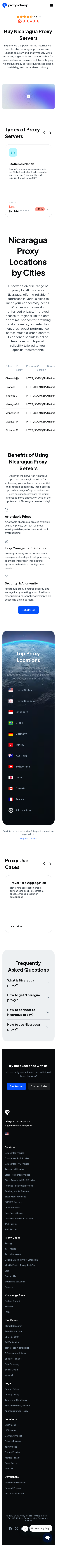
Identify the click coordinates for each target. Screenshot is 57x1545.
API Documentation (14, 1493)
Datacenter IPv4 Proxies (17, 1158)
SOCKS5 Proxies (13, 1202)
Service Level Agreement (17, 1405)
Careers (9, 1287)
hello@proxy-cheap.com (17, 1121)
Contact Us (10, 1276)
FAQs (7, 1312)
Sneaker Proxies (13, 1358)
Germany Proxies (13, 1436)
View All (9, 1375)
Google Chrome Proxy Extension (21, 1259)
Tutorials (9, 1306)
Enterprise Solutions (15, 1281)
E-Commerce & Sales (15, 1353)
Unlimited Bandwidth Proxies (19, 1218)
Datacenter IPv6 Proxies (17, 1164)
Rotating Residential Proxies (19, 1185)
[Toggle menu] (51, 5)
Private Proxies (12, 1207)
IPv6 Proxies (11, 1229)
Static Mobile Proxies (15, 1196)
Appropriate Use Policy (16, 1411)
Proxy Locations (13, 1254)
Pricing (8, 1243)
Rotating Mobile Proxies (17, 1191)
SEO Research (12, 1337)
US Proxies (10, 1425)
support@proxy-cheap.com (19, 1125)
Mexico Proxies (13, 1457)
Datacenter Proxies (14, 1153)
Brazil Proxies (12, 1463)
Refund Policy (12, 1389)
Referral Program (13, 1488)
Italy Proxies (11, 1446)
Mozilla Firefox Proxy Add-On (20, 1265)
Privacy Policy (12, 1394)
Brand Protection (13, 1331)
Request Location (28, 838)
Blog (7, 1270)
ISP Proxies (10, 1249)
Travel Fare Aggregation (17, 1347)
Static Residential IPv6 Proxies (20, 1180)
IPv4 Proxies (11, 1224)
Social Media (11, 1369)
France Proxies (12, 1452)
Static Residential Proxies (17, 1174)
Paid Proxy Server (14, 1213)
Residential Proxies (14, 1169)
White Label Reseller (15, 1482)
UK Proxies (10, 1430)
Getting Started (12, 1301)
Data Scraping (12, 1364)
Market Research (13, 1326)
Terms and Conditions (16, 1400)
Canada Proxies (13, 1441)
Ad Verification (12, 1342)
